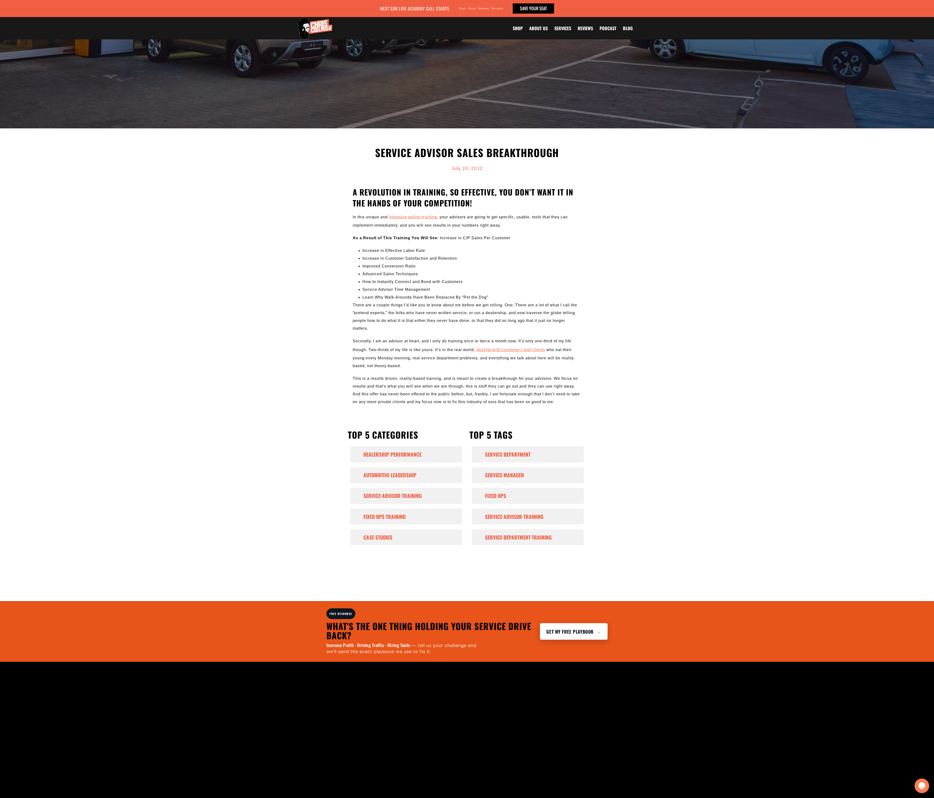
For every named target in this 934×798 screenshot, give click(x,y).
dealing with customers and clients (510, 349)
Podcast (608, 28)
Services (562, 28)
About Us (538, 28)
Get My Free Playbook (573, 631)
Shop (518, 28)
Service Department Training (518, 537)
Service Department (507, 454)
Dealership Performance (392, 454)
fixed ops (495, 495)
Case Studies (377, 537)
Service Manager (504, 475)
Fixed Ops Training (384, 516)
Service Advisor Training (392, 495)
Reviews (585, 28)
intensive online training (413, 216)
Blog (628, 28)
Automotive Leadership (389, 475)
